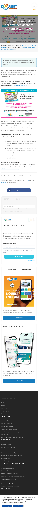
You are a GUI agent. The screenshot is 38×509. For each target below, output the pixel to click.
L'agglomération (6, 444)
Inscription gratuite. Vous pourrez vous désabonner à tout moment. (17, 251)
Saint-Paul (6, 49)
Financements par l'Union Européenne (12, 437)
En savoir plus (19, 381)
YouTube (27, 180)
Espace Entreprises (6, 424)
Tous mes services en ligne (9, 453)
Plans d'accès (5, 471)
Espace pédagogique (7, 426)
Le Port (30, 47)
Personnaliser (28, 506)
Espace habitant (5, 421)
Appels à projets (6, 461)
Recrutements (5, 458)
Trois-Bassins (12, 49)
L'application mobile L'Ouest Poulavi (11, 455)
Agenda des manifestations (9, 429)
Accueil (8, 32)
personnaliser (19, 502)
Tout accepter (7, 506)
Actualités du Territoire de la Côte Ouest (20, 32)
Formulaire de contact (7, 468)
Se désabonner (31, 260)
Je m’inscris (19, 257)
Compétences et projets (8, 447)
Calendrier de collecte (7, 450)
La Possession (24, 47)
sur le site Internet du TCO (18, 85)
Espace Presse (5, 435)
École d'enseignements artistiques (11, 432)
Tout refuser (18, 506)
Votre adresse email (9, 243)
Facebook (3, 182)
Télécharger (19, 318)
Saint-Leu (4, 414)
